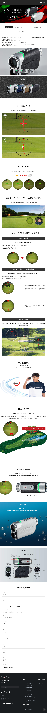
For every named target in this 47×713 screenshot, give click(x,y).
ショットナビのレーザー (30, 688)
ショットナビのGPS (29, 683)
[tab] (16, 71)
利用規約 (2, 695)
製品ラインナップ (29, 685)
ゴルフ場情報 (41, 687)
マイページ (41, 683)
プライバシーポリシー (4, 697)
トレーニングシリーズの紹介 (30, 698)
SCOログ (40, 685)
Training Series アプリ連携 (30, 701)
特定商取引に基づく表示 (5, 698)
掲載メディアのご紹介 (28, 709)
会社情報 (2, 699)
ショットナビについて (28, 707)
